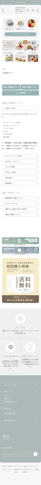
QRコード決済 (10, 172)
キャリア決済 (10, 167)
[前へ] (3, 2)
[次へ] (38, 2)
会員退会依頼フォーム (10, 402)
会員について (8, 399)
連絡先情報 (24, 472)
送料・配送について (29, 87)
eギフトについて (11, 203)
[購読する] (35, 454)
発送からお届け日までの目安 (15, 209)
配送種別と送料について (14, 198)
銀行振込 (8, 183)
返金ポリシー (30, 469)
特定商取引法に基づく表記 (20, 469)
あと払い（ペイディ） (13, 161)
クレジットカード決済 (13, 156)
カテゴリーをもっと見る (20, 34)
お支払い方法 (10, 108)
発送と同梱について (12, 214)
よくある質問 (20, 93)
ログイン (6, 396)
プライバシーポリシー (7, 469)
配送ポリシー (17, 472)
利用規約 (37, 469)
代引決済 (8, 178)
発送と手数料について (11, 87)
